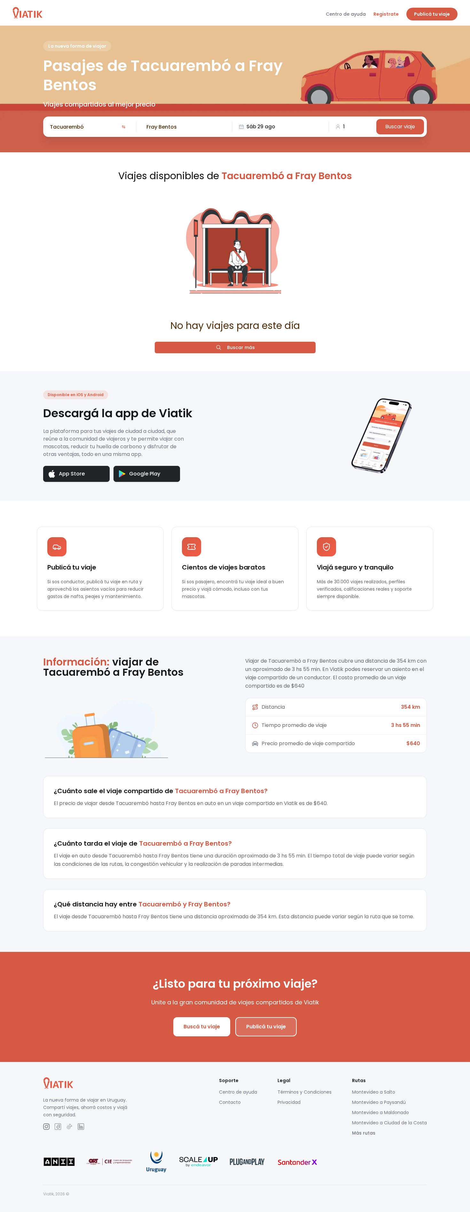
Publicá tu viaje (432, 14)
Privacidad (289, 1102)
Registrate (386, 14)
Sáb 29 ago (261, 126)
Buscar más (241, 347)
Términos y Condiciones (305, 1092)
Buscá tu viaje (202, 1026)
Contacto (230, 1102)
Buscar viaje (400, 126)
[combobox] (84, 126)
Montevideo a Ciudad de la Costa (389, 1123)
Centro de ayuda (346, 14)
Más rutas (363, 1133)
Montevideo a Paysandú (379, 1102)
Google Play (144, 473)
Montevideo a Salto (373, 1092)
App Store (72, 473)
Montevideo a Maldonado (380, 1112)
